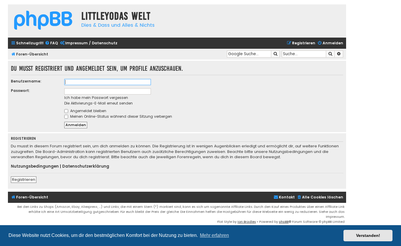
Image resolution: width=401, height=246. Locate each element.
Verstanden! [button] (368, 235)
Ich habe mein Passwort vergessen (96, 97)
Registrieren (23, 179)
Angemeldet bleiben (87, 110)
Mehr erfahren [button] (214, 235)
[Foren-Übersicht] (43, 21)
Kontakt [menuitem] (287, 197)
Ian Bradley (246, 221)
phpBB (284, 221)
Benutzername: (26, 81)
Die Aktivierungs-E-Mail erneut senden (98, 103)
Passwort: (20, 90)
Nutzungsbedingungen (35, 166)
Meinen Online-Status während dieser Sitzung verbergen (120, 116)
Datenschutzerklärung (85, 166)
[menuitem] (51, 43)
